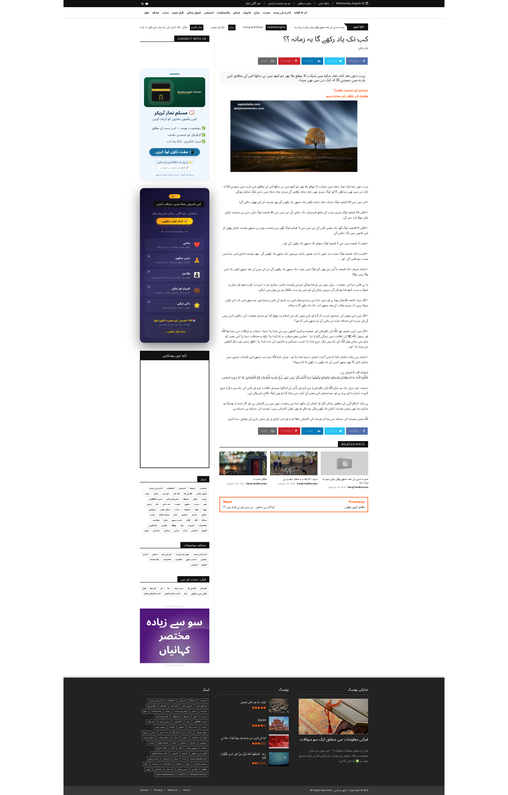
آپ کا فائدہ (300, 12)
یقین (146, 531)
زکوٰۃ (197, 510)
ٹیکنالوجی (153, 525)
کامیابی (194, 531)
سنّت (165, 12)
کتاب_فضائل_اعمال (152, 594)
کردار (185, 531)
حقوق (187, 504)
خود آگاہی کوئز (253, 3)
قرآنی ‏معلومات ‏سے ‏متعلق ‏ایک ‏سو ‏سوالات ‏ (334, 739)
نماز (182, 525)
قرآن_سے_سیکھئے (199, 594)
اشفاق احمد (201, 706)
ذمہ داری (167, 504)
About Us (173, 790)
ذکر (157, 504)
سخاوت (187, 510)
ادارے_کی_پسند (282, 12)
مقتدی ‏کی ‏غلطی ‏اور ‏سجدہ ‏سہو (347, 96)
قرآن (188, 520)
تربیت (204, 499)
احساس (209, 12)
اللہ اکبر (176, 494)
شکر (175, 515)
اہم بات (165, 494)
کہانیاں (167, 531)
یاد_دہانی (363, 48)
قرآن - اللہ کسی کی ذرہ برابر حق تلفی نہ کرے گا (190, 27)
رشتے (149, 504)
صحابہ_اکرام (164, 515)
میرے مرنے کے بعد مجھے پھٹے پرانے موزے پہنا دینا (347, 27)
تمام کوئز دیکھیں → (175, 331)
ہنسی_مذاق (182, 769)
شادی (236, 12)
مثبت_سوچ (177, 520)
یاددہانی (156, 531)
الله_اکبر (203, 588)
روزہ (205, 510)
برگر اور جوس (245, 27)
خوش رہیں (160, 727)
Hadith (182, 775)
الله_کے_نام (188, 494)
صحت (266, 12)
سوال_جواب (148, 738)
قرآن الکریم (224, 27)
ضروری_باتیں (191, 748)
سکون (204, 515)
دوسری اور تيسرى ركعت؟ (351, 90)
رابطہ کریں (323, 3)
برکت (147, 494)
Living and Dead (280, 27)
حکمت (177, 504)
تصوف (186, 499)
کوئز (146, 12)
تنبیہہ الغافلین (155, 499)
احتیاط (192, 488)
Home (186, 790)
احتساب (203, 488)
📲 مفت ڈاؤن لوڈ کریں (174, 152)
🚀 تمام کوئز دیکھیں (175, 221)
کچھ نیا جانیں (352, 12)
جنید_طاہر (151, 722)
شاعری (184, 515)
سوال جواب (165, 510)
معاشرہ (156, 520)
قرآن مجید (178, 12)
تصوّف (175, 717)
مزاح (257, 12)
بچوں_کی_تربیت (148, 27)
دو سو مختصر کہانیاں (279, 3)
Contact (144, 790)
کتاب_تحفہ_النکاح (172, 594)
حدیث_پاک (178, 588)
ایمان (155, 494)
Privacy (158, 790)
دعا (168, 588)
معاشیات (203, 525)
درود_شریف (201, 732)
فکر (195, 520)
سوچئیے (152, 510)
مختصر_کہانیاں (200, 764)
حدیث (196, 504)
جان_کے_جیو (167, 554)
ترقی (195, 499)
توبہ (205, 504)
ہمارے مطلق (304, 3)
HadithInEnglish (304, 27)
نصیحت (191, 525)
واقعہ (173, 525)
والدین (164, 525)
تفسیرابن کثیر (172, 499)
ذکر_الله (153, 588)
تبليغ (145, 711)
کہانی (176, 531)
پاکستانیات (223, 12)
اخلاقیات (170, 488)
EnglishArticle (198, 775)
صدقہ (155, 12)
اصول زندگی (194, 12)
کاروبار (247, 12)
